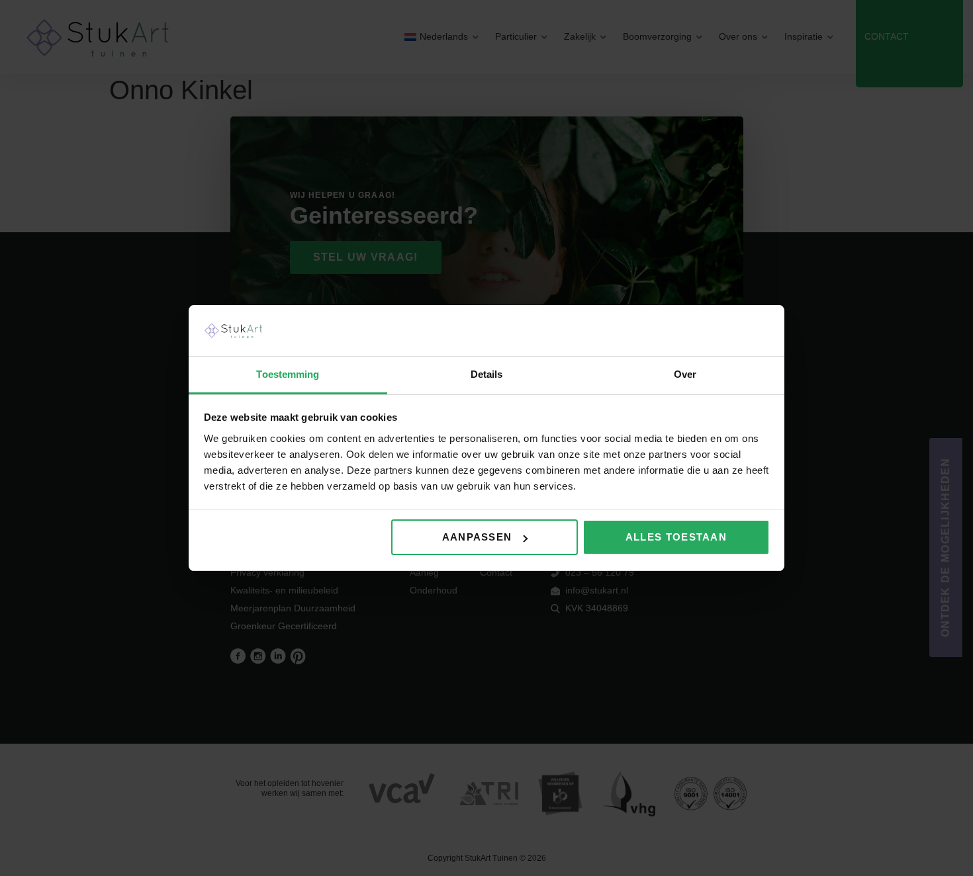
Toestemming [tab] (287, 374)
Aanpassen (477, 537)
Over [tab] (685, 374)
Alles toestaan (676, 537)
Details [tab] (487, 374)
